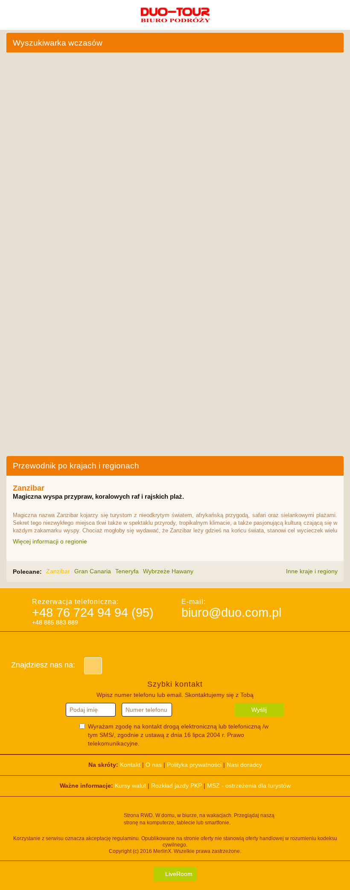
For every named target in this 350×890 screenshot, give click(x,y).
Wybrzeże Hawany (168, 571)
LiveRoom (177, 873)
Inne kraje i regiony (312, 571)
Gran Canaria (92, 571)
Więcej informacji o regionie (51, 541)
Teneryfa (127, 571)
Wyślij (259, 709)
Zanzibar (58, 571)
